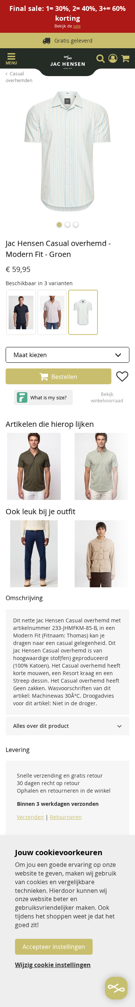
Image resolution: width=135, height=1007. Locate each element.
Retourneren (66, 817)
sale (77, 26)
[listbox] (67, 355)
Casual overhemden (19, 76)
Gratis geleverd (73, 40)
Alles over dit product (41, 725)
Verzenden (30, 817)
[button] (112, 58)
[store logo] (67, 64)
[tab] (67, 726)
